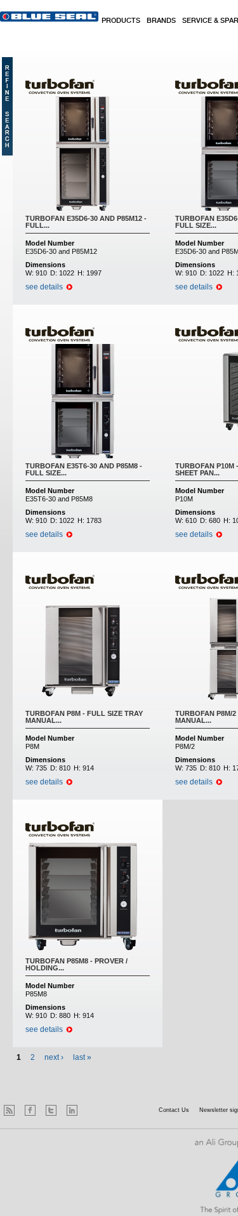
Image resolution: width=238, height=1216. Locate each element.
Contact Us (174, 1110)
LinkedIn (72, 1110)
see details (44, 286)
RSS (9, 1110)
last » (82, 1057)
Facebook (30, 1110)
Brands (161, 21)
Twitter (51, 1110)
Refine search (7, 106)
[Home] (49, 16)
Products (121, 21)
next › (53, 1057)
